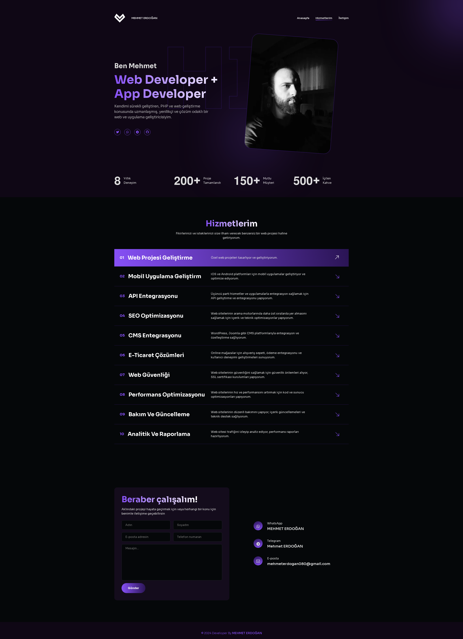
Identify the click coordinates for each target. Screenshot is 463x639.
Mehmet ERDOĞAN (285, 546)
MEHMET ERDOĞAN (144, 18)
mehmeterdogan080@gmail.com (298, 564)
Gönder (133, 588)
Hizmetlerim (324, 18)
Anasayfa (303, 18)
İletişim (344, 18)
